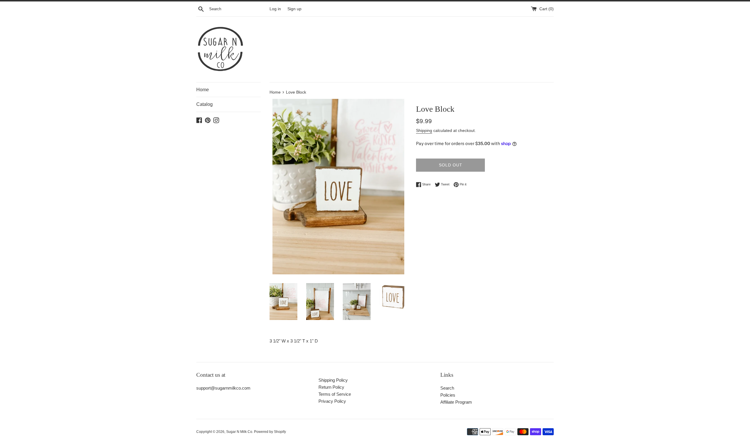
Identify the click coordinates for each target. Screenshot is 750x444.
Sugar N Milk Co (239, 432)
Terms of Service (334, 394)
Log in (275, 9)
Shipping (424, 130)
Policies (447, 395)
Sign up (294, 9)
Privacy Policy (332, 401)
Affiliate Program (456, 402)
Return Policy (331, 387)
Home (202, 89)
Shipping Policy (333, 380)
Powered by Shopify (270, 432)
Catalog (204, 104)
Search (447, 388)
